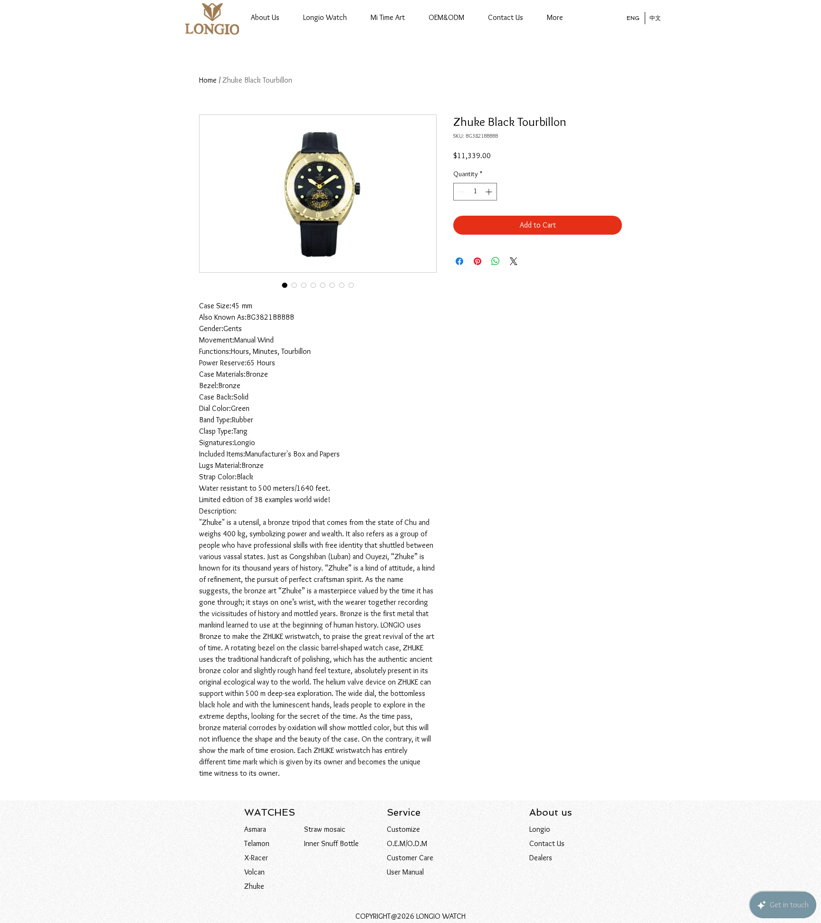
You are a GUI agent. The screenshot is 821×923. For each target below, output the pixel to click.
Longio (539, 829)
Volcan (254, 871)
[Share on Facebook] (459, 261)
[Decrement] (461, 191)
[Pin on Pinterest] (477, 261)
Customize (403, 829)
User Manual (405, 871)
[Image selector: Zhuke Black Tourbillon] (284, 285)
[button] (325, 17)
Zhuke (254, 886)
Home (208, 80)
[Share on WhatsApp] (495, 261)
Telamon (256, 843)
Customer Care (410, 857)
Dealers (540, 857)
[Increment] (490, 191)
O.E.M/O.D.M (407, 843)
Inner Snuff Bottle (331, 843)
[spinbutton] (475, 191)
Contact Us (546, 843)
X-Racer (256, 857)
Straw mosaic (324, 829)
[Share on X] (513, 261)
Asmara (255, 829)
